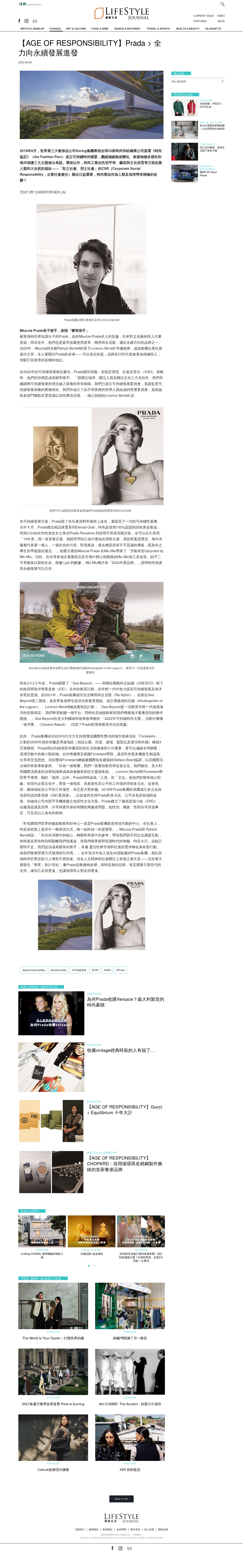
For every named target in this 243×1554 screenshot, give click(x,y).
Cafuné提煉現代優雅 (53, 1469)
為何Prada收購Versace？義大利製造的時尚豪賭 (125, 1002)
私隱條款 (108, 1529)
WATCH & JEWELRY (32, 28)
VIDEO (221, 15)
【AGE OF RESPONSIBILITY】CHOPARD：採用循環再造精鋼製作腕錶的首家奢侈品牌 (124, 1163)
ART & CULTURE (76, 28)
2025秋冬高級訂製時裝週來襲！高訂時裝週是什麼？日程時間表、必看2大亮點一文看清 (141, 1257)
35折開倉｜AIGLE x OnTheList (211, 105)
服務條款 (94, 1529)
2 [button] (94, 1266)
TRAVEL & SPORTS (158, 28)
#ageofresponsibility (34, 970)
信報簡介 (80, 1529)
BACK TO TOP (121, 1498)
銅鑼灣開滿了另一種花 (130, 1337)
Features (207, 144)
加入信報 (149, 1529)
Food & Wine (91, 1250)
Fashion (94, 994)
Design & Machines (207, 167)
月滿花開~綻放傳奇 (91, 1253)
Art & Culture (211, 122)
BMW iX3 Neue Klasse (208, 173)
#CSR (95, 970)
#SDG (107, 970)
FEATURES (200, 21)
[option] (42, 1237)
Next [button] (162, 1231)
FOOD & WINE (99, 28)
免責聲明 (121, 1529)
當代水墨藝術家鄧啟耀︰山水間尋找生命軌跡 (212, 127)
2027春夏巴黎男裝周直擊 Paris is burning (53, 1403)
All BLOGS (179, 81)
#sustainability (59, 970)
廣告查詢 (135, 1529)
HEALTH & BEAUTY (187, 28)
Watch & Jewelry (102, 1152)
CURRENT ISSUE (204, 15)
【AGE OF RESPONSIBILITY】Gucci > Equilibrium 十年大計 (124, 1109)
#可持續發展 (79, 970)
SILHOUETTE (213, 28)
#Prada (121, 970)
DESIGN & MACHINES (127, 28)
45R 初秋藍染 (130, 1469)
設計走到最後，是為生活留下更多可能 (212, 148)
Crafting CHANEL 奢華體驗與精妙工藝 (42, 1255)
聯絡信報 (163, 1529)
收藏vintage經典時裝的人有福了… (121, 1050)
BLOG (221, 21)
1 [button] (89, 1266)
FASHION (55, 28)
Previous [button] (20, 1231)
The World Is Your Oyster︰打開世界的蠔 (53, 1337)
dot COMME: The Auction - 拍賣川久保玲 (130, 1403)
